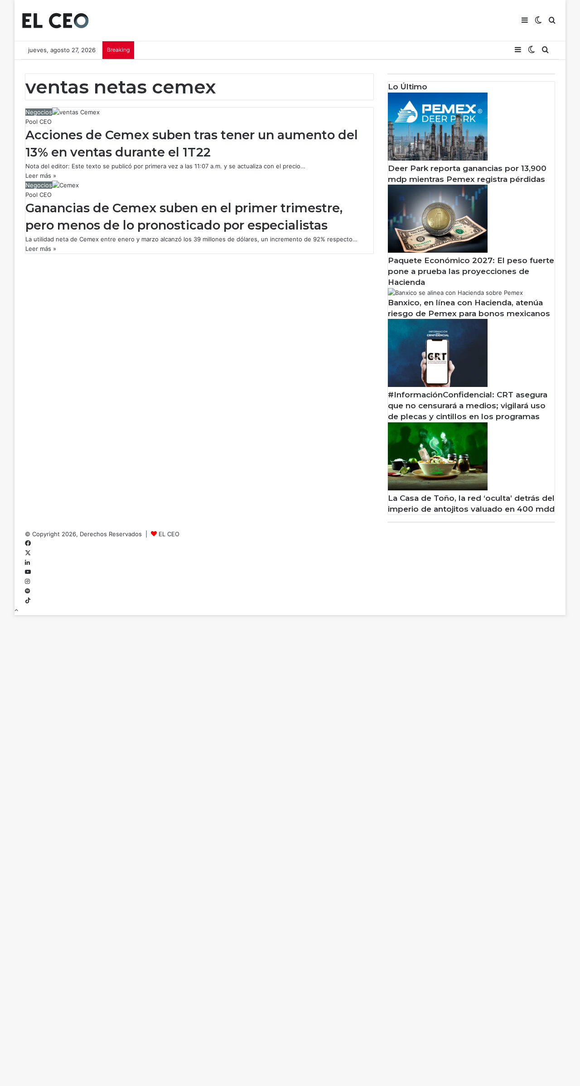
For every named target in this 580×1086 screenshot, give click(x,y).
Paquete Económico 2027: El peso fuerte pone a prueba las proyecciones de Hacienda (471, 271)
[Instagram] (27, 581)
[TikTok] (28, 600)
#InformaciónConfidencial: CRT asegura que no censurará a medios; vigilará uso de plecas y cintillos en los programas (467, 405)
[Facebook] (28, 543)
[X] (28, 553)
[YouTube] (28, 572)
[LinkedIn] (27, 562)
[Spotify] (27, 591)
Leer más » (40, 175)
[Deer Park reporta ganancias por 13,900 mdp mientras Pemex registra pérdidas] (438, 158)
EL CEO (169, 534)
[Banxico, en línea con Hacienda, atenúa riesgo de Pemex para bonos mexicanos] (455, 292)
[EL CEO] (55, 20)
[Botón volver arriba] (16, 610)
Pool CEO (38, 121)
